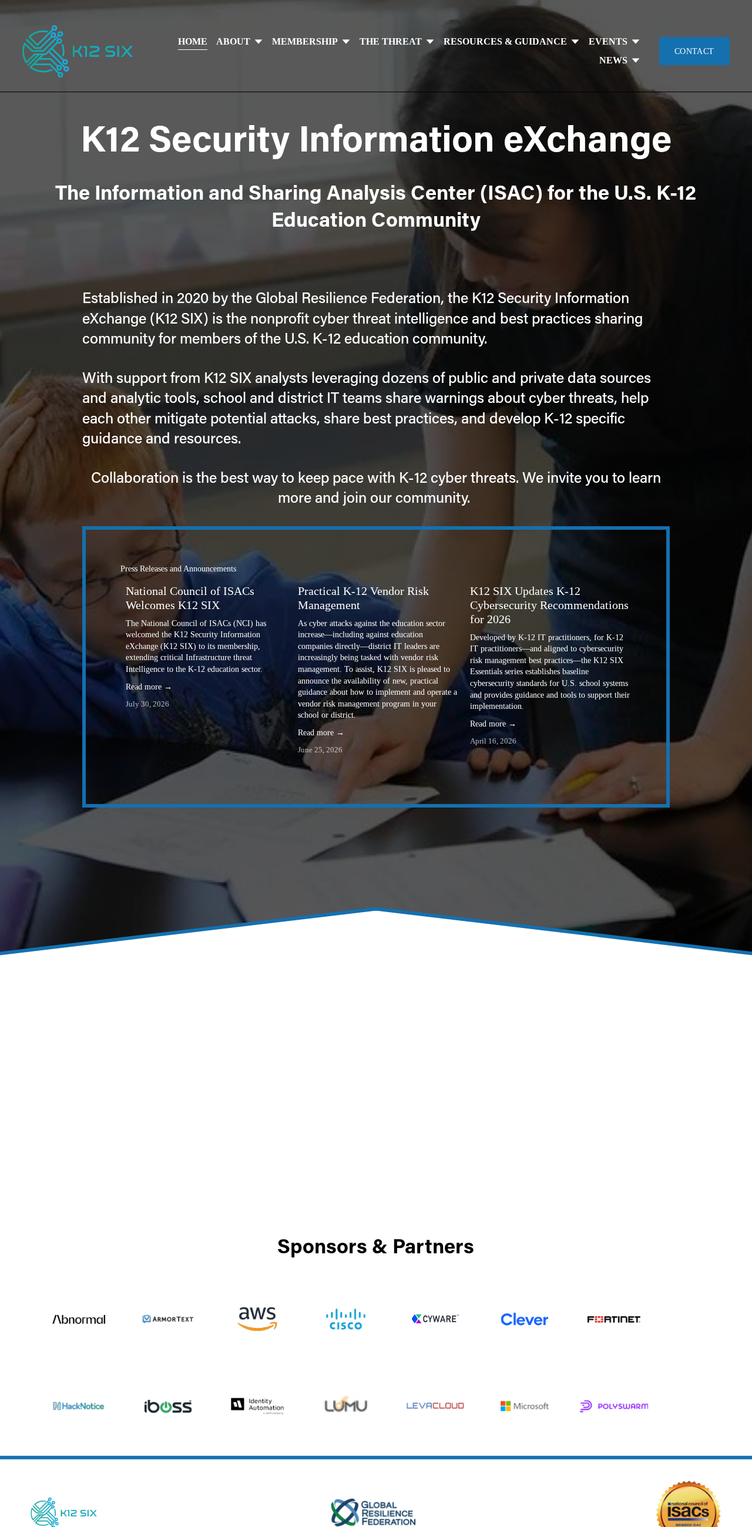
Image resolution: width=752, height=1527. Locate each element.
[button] (611, 569)
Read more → (149, 686)
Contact (694, 51)
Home (192, 41)
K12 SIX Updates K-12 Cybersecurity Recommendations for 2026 (549, 604)
